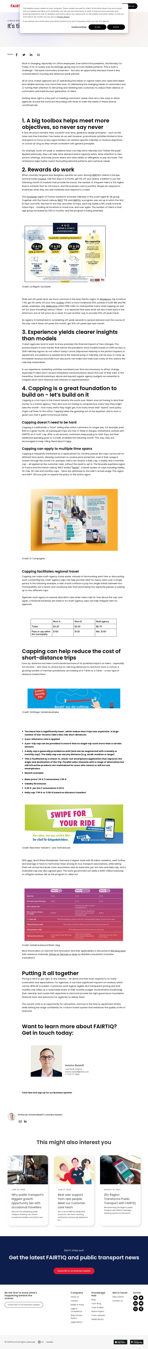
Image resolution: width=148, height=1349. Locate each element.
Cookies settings (78, 27)
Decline (116, 27)
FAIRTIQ (95, 175)
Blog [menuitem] (93, 1299)
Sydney (60, 302)
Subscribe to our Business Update (74, 1271)
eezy (29, 860)
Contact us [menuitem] (117, 1300)
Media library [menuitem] (97, 1319)
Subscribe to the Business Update (24, 1304)
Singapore (105, 299)
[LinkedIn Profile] (25, 1121)
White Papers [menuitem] (97, 1311)
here (68, 441)
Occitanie (31, 196)
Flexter (75, 467)
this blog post (117, 950)
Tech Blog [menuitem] (96, 1303)
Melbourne (51, 306)
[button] (39, 1342)
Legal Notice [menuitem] (76, 1322)
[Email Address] (20, 1121)
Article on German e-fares (63, 954)
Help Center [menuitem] (118, 1296)
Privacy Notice (63, 17)
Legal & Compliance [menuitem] (76, 1310)
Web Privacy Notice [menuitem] (77, 1316)
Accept (97, 27)
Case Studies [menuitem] (97, 1307)
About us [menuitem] (75, 1296)
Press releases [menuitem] (98, 1315)
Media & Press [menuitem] (77, 1304)
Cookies (49, 1342)
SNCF (60, 200)
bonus (42, 178)
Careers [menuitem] (74, 1300)
